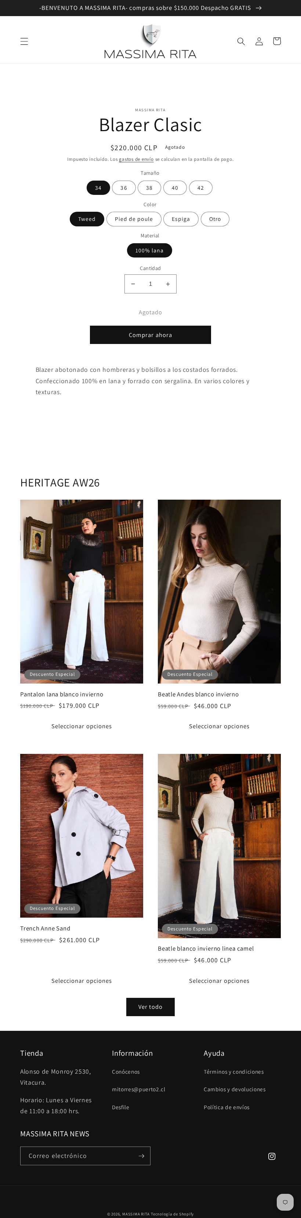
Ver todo (150, 1007)
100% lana (149, 250)
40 (175, 187)
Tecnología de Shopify (172, 1214)
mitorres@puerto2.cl (139, 1089)
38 (149, 187)
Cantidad (150, 267)
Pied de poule (134, 218)
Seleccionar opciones (81, 726)
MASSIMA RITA (136, 1214)
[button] (24, 41)
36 (123, 187)
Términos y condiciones (234, 1071)
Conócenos (126, 1071)
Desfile (121, 1107)
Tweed (87, 218)
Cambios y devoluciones (235, 1089)
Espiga (181, 218)
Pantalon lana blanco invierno (62, 694)
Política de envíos (227, 1107)
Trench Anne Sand (45, 928)
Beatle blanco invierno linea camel (206, 948)
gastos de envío (136, 159)
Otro (215, 218)
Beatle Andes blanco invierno (198, 694)
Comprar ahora (150, 335)
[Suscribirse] (141, 1156)
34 (98, 187)
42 (200, 187)
